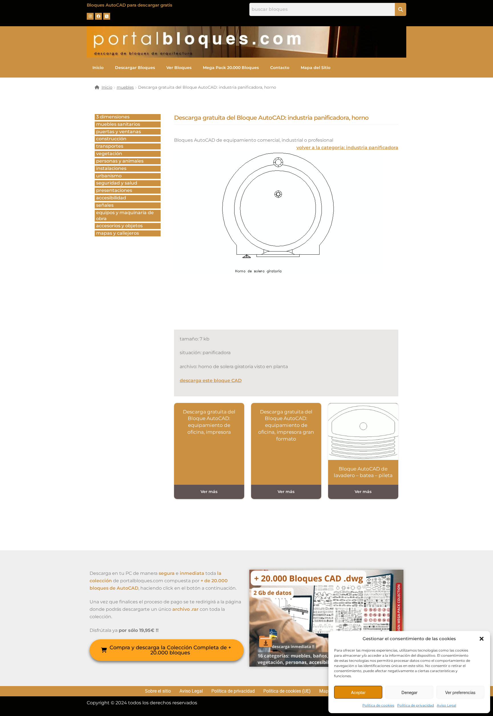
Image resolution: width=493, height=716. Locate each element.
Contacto (279, 67)
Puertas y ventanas (118, 131)
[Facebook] (98, 16)
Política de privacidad (415, 705)
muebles (125, 87)
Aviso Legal (446, 705)
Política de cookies (378, 705)
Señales (105, 205)
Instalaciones (111, 168)
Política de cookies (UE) (287, 691)
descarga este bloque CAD (211, 380)
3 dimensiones (113, 116)
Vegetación (109, 153)
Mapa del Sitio (315, 67)
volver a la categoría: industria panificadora (347, 147)
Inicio (98, 67)
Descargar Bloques (135, 67)
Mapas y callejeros (117, 233)
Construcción (111, 138)
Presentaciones (114, 190)
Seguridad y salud (116, 183)
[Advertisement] (278, 308)
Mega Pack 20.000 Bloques (231, 67)
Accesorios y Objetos (119, 225)
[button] (481, 639)
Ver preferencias (460, 692)
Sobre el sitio (158, 691)
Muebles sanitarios (118, 124)
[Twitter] (106, 16)
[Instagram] (90, 16)
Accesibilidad (111, 197)
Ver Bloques (178, 67)
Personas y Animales (120, 161)
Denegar (409, 692)
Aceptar (358, 692)
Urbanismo (109, 176)
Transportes (109, 146)
